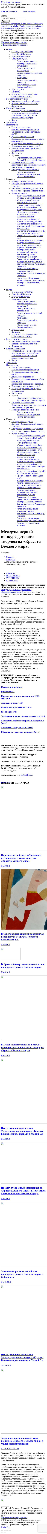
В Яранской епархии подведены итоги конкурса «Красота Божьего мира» (23, 965)
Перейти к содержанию (11, 2)
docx (37, 732)
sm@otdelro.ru (27, 775)
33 (18, 1449)
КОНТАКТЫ (12, 580)
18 (5, 1449)
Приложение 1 (7, 692)
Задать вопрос (29, 11)
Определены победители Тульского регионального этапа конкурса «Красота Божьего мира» (21, 858)
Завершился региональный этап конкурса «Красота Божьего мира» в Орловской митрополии (22, 1441)
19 (7, 1449)
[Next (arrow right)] (5, 1532)
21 (11, 1449)
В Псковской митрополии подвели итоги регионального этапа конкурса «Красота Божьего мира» (22, 1047)
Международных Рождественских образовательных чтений (16, 590)
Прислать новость (9, 11)
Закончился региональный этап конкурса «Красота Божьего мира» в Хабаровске (22, 1274)
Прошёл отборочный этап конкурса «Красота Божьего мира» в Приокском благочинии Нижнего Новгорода (23, 1190)
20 (9, 1449)
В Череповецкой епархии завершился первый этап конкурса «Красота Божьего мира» (22, 936)
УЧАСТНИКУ (12, 578)
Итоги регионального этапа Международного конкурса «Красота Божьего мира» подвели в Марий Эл (22, 1131)
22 (14, 1449)
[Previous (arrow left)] (2, 1532)
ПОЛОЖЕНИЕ (13, 576)
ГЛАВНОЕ (11, 573)
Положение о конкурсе (11, 687)
